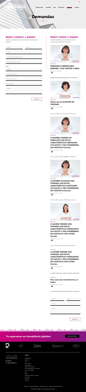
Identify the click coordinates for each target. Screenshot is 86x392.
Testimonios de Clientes (30, 367)
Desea (8, 66)
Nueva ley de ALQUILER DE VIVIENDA (62, 103)
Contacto (27, 380)
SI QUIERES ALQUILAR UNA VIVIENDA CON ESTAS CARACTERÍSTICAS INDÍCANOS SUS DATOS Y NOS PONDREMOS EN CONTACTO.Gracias (64, 185)
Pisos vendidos (28, 363)
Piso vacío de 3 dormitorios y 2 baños (64, 281)
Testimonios (27, 377)
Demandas (53, 64)
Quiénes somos (28, 358)
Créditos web (52, 389)
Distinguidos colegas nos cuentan (32, 375)
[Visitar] (79, 1)
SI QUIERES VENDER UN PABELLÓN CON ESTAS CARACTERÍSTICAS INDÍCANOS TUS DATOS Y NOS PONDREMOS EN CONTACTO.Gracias (64, 142)
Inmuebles (27, 360)
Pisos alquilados (28, 365)
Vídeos (26, 373)
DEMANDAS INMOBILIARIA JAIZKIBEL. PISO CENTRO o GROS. (65, 67)
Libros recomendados (29, 370)
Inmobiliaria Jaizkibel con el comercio (32, 368)
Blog (26, 361)
